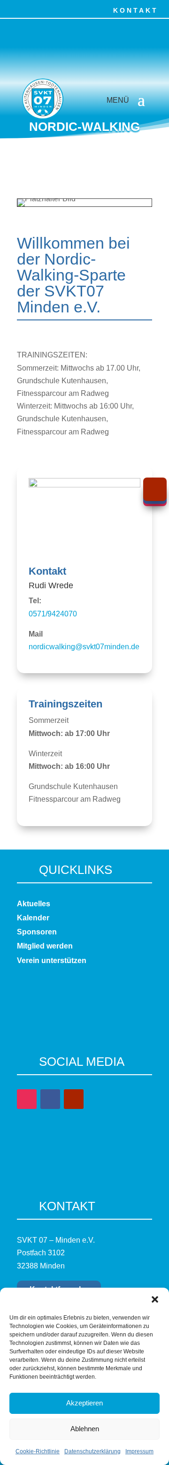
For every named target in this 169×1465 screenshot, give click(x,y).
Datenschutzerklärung (92, 1451)
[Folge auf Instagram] (33, 8)
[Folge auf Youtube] (54, 8)
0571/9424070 (53, 614)
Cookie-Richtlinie (37, 1451)
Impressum (139, 1451)
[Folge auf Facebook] (12, 8)
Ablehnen (84, 1429)
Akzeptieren (84, 1403)
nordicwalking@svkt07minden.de (84, 647)
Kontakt (135, 10)
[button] (155, 1299)
